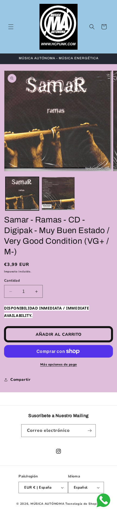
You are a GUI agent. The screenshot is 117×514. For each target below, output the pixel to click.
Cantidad (12, 280)
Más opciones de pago (58, 364)
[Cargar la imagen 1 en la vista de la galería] (22, 193)
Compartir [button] (20, 379)
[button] (11, 27)
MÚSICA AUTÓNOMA (47, 504)
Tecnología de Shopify (83, 504)
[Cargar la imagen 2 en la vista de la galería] (58, 193)
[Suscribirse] (90, 430)
